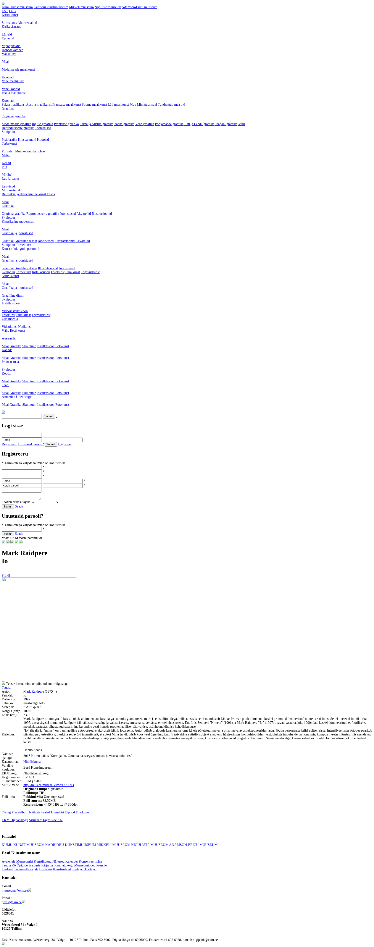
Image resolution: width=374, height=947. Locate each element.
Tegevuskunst (90, 272)
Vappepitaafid (11, 46)
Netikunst (24, 326)
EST (5, 11)
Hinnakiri (57, 812)
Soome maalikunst (94, 104)
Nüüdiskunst (10, 276)
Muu (133, 104)
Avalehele (8, 861)
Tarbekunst (9, 143)
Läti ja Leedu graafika (199, 124)
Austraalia (9, 338)
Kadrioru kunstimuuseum (51, 7)
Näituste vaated (39, 812)
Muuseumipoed (84, 865)
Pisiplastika (9, 139)
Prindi (6, 575)
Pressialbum (20, 812)
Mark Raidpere (33, 691)
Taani (5, 385)
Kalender (71, 861)
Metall (6, 155)
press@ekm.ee (12, 902)
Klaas (41, 151)
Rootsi (6, 373)
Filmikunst (72, 272)
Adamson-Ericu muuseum (139, 7)
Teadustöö (9, 865)
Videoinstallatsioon (15, 311)
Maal (5, 61)
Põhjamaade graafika (169, 124)
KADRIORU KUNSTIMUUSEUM (70, 845)
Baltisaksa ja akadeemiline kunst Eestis (28, 194)
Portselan (8, 151)
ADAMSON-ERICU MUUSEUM (193, 845)
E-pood (70, 812)
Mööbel (7, 174)
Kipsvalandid (27, 139)
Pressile (101, 865)
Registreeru (9, 444)
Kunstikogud (43, 861)
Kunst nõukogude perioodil (20, 248)
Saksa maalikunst (13, 104)
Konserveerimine (90, 861)
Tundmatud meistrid (171, 104)
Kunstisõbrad (62, 869)
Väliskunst (9, 54)
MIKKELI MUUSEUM (113, 845)
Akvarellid (83, 213)
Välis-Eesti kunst (13, 330)
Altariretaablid (27, 22)
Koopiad (8, 77)
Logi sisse (64, 444)
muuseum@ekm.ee (15, 890)
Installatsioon (41, 272)
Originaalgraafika (14, 116)
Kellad (6, 163)
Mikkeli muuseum (81, 7)
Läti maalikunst (118, 104)
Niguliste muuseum (108, 7)
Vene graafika (144, 124)
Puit (4, 167)
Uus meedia (10, 319)
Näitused (58, 861)
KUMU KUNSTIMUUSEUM (23, 845)
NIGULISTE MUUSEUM (149, 845)
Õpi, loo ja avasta (28, 865)
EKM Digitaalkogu (15, 820)
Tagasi (6, 687)
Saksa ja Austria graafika (96, 124)
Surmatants (9, 22)
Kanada (7, 350)
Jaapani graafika (226, 124)
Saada (19, 506)
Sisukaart (35, 820)
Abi (60, 820)
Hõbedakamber (12, 50)
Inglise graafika (42, 124)
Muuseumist (24, 861)
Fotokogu (82, 812)
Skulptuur (8, 132)
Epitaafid (8, 38)
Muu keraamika (26, 151)
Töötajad (90, 869)
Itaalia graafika (124, 124)
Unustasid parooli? (31, 444)
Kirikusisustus (11, 26)
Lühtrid (7, 34)
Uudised (7, 869)
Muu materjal (11, 190)
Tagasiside (49, 820)
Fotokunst (57, 272)
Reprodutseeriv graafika (18, 128)
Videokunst (9, 326)
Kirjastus (47, 865)
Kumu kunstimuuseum (17, 7)
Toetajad (78, 869)
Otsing (6, 812)
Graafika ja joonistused (17, 233)
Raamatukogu (63, 865)
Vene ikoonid (11, 89)
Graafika (8, 108)
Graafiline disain (26, 241)
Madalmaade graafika (16, 124)
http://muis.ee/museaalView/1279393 (48, 785)
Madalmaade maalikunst (18, 69)
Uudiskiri (45, 869)
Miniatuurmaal (147, 104)
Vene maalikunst (13, 81)
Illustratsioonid (102, 213)
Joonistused (43, 128)
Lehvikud (8, 186)
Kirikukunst (10, 15)
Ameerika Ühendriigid (17, 397)
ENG (12, 11)
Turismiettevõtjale (26, 869)
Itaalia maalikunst (14, 93)
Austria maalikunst (39, 104)
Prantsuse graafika (66, 124)
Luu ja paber (10, 178)
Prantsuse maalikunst (66, 104)
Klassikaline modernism (18, 221)
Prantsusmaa (10, 362)
